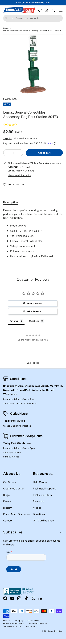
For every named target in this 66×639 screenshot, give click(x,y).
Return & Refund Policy (13, 623)
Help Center (40, 482)
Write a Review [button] (34, 303)
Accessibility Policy (38, 623)
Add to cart (44, 152)
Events (7, 501)
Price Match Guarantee (16, 514)
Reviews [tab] (14, 321)
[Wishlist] (39, 10)
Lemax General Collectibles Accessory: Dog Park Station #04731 (32, 30)
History (7, 507)
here (47, 2)
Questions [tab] (34, 321)
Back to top (33, 362)
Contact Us (31, 626)
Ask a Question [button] (34, 311)
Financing (38, 501)
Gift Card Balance (43, 520)
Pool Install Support (44, 488)
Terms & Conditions (12, 626)
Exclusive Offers (42, 495)
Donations (39, 514)
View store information (19, 175)
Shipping (7, 138)
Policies (6, 620)
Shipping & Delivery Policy (27, 620)
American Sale (55, 631)
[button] (53, 10)
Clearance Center (13, 488)
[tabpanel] (33, 233)
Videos (37, 507)
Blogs (6, 495)
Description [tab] (10, 202)
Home (5, 28)
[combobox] (33, 18)
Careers (7, 520)
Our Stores (9, 482)
